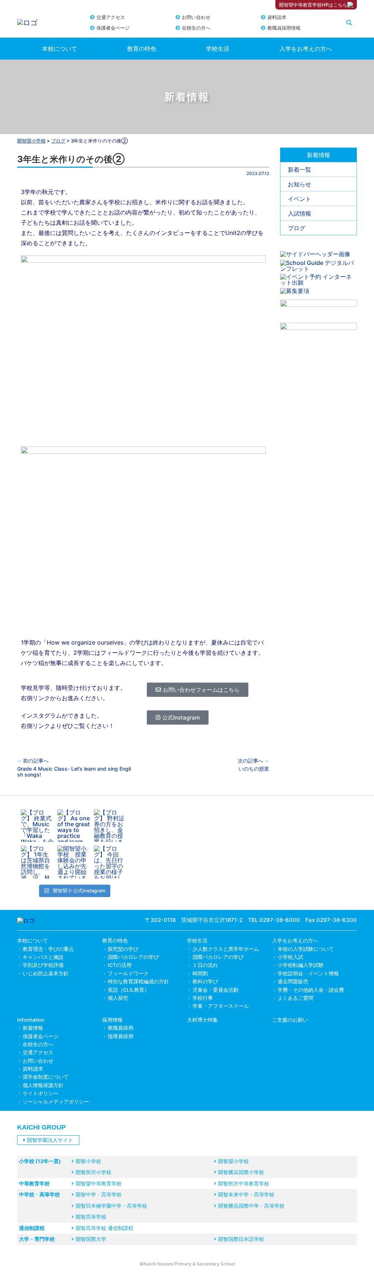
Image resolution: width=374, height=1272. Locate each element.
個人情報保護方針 (43, 1085)
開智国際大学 (91, 1239)
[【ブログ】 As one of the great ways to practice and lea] (73, 825)
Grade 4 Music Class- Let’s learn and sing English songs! (74, 772)
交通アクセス (110, 17)
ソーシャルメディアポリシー (56, 1102)
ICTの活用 (119, 965)
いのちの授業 (253, 769)
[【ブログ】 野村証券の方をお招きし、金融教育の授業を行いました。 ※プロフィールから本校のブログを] (110, 825)
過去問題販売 (293, 981)
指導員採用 (120, 1036)
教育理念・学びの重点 (48, 949)
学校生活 (217, 48)
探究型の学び (123, 949)
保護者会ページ (113, 28)
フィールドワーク (128, 973)
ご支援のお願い (290, 1020)
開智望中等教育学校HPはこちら (313, 5)
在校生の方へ (196, 28)
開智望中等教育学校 (99, 1183)
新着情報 (33, 1028)
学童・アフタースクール (220, 1006)
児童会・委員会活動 (215, 990)
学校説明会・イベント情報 (308, 973)
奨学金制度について (46, 1077)
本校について (59, 48)
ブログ (296, 228)
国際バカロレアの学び (133, 957)
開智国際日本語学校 (241, 1239)
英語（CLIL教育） (128, 990)
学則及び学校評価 (43, 965)
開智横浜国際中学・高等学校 (251, 1206)
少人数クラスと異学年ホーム (225, 949)
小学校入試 (290, 957)
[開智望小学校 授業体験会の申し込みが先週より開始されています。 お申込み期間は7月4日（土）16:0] (73, 862)
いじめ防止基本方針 (46, 973)
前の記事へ (36, 760)
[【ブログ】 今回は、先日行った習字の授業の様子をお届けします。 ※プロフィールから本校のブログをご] (110, 862)
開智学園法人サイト (50, 1140)
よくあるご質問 (295, 998)
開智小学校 (88, 1161)
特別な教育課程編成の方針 (138, 981)
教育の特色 (141, 48)
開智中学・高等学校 (99, 1194)
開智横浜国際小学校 (241, 1172)
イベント (299, 198)
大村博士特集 (202, 1020)
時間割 (200, 973)
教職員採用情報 (284, 28)
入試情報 (299, 213)
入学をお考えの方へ (305, 48)
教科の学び (205, 981)
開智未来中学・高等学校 (246, 1194)
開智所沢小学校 (93, 1172)
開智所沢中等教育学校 (243, 1183)
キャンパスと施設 (43, 957)
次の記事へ (250, 760)
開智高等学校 (91, 1217)
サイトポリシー (40, 1093)
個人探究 (118, 998)
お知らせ (299, 184)
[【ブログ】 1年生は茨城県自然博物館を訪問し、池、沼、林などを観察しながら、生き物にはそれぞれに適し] (37, 862)
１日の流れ (205, 965)
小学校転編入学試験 (301, 965)
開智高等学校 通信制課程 (104, 1228)
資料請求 (276, 17)
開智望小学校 (31, 141)
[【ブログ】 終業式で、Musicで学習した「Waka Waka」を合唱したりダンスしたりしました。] (37, 825)
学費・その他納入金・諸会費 (311, 990)
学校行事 (202, 998)
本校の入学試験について (306, 949)
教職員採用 (120, 1028)
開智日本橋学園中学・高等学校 (111, 1206)
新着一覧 (299, 169)
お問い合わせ (196, 17)
